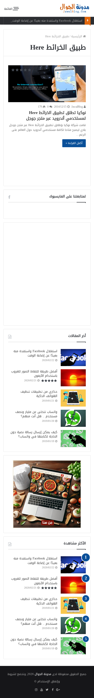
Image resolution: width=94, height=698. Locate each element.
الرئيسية (77, 36)
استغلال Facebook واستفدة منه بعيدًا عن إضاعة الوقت (47, 20)
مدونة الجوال (43, 674)
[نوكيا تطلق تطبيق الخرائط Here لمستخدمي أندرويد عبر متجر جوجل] (47, 83)
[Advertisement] (47, 163)
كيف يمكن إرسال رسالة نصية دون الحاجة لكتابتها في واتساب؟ (33, 434)
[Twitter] (47, 690)
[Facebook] (52, 690)
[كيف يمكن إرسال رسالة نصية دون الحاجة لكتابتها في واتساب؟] (73, 438)
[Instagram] (36, 690)
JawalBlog (77, 106)
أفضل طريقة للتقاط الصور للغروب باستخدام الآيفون (34, 373)
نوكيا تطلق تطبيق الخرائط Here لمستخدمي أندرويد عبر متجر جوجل (56, 115)
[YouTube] (41, 690)
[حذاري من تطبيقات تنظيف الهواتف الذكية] (73, 398)
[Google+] (58, 690)
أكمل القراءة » (74, 143)
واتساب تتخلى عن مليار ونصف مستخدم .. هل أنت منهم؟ (36, 414)
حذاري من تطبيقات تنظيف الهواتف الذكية (39, 394)
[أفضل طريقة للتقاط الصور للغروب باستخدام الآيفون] (73, 377)
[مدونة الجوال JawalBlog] (75, 8)
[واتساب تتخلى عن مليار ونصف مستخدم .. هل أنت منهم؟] (73, 418)
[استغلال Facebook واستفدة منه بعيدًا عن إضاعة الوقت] (73, 357)
